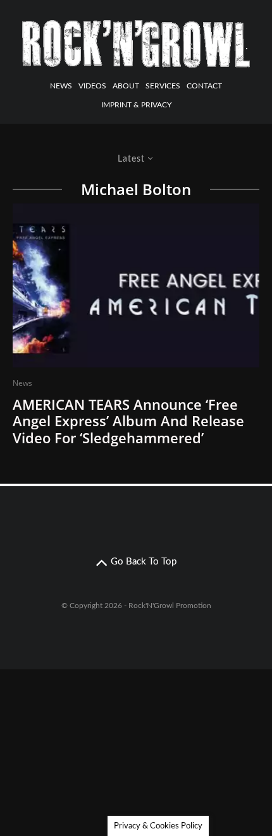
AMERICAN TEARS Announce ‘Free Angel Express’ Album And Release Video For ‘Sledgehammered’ (128, 421)
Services (162, 86)
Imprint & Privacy (136, 105)
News (61, 86)
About (126, 86)
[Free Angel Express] (136, 285)
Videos (92, 86)
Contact (204, 86)
